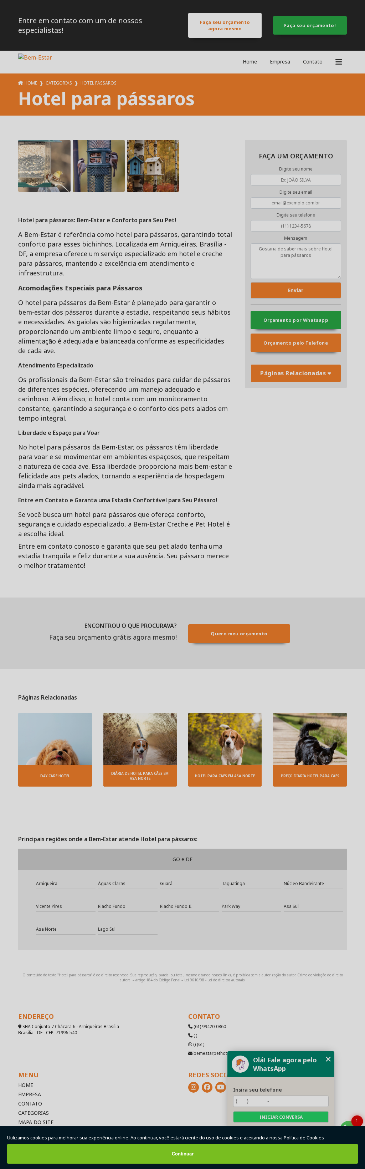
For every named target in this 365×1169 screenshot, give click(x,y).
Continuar (183, 1154)
